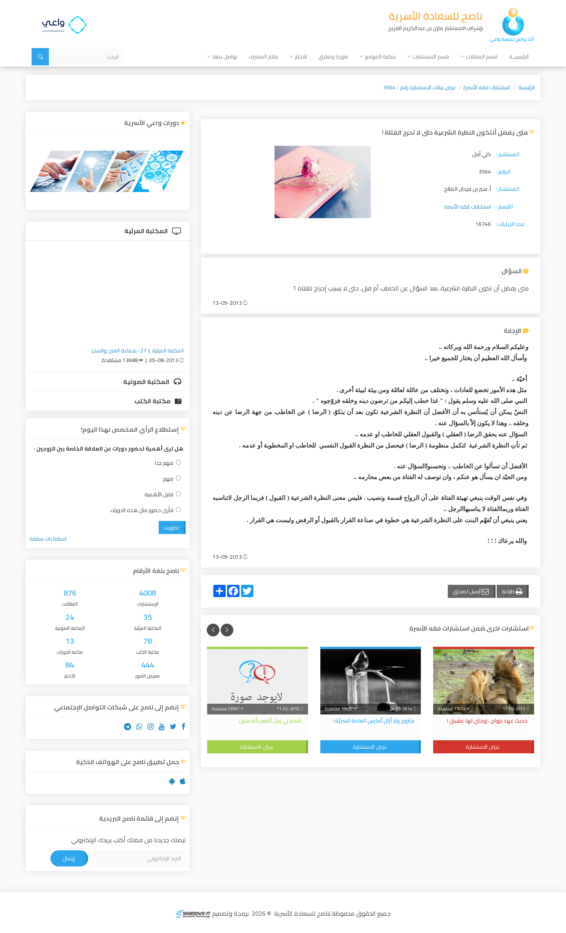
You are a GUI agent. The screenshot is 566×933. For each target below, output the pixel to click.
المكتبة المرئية (146, 231)
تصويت (171, 527)
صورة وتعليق (333, 57)
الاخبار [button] (301, 57)
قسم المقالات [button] (481, 57)
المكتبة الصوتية (147, 381)
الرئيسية (526, 87)
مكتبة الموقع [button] (380, 57)
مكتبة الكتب (153, 401)
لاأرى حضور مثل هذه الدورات (141, 510)
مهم (168, 479)
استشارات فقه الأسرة (486, 87)
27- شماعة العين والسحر (119, 350)
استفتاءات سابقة (48, 539)
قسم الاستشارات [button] (431, 57)
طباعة (509, 591)
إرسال (68, 858)
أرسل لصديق (467, 591)
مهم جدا (164, 463)
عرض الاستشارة (483, 747)
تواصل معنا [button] (225, 57)
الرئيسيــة (519, 57)
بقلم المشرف (263, 57)
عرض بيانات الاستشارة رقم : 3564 (419, 87)
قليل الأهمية (158, 494)
